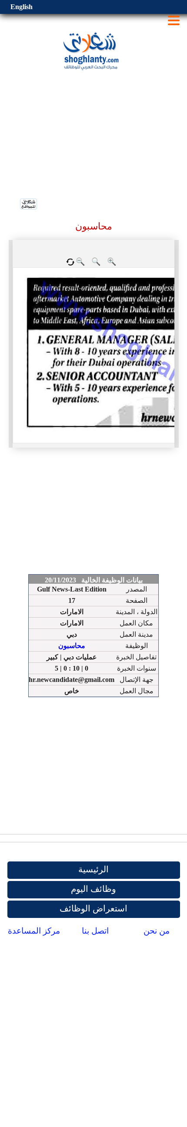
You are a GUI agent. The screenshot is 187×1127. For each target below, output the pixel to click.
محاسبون (71, 645)
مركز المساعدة (34, 930)
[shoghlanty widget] (29, 205)
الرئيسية (93, 869)
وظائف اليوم (93, 889)
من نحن (157, 930)
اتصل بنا (95, 930)
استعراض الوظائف (93, 908)
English (21, 6)
